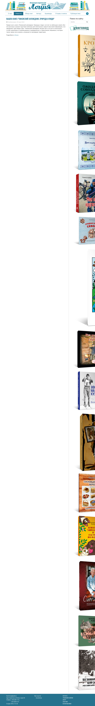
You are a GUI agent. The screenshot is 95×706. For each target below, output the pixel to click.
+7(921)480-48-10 (15, 701)
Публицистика (75, 13)
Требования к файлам (68, 698)
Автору (38, 13)
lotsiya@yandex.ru (13, 696)
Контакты (65, 696)
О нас (10, 13)
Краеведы (48, 13)
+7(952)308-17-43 (15, 700)
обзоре (16, 35)
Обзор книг (29, 13)
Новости (18, 13)
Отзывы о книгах (61, 13)
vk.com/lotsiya (39, 698)
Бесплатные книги (67, 703)
